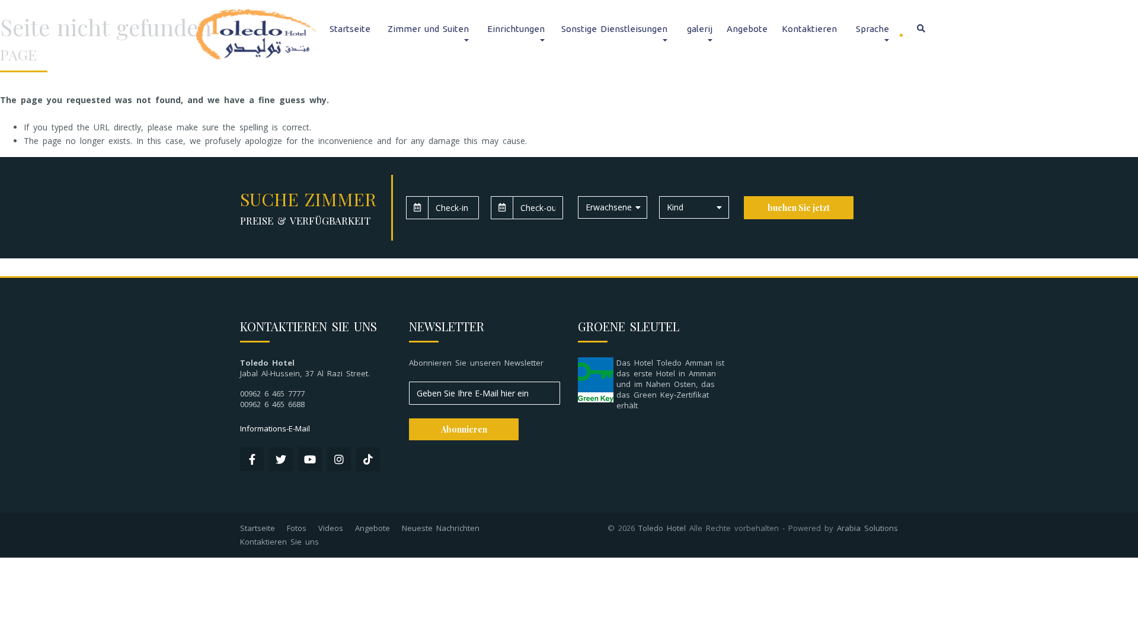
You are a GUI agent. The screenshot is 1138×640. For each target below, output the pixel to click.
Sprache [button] (872, 29)
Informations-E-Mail (275, 428)
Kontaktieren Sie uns (279, 541)
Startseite (350, 29)
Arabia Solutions (867, 528)
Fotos (296, 528)
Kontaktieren (809, 29)
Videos (330, 528)
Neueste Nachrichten (441, 528)
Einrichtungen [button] (516, 29)
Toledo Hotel (662, 528)
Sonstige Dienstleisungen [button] (614, 29)
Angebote (747, 29)
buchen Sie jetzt (799, 207)
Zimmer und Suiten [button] (428, 29)
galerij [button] (699, 29)
